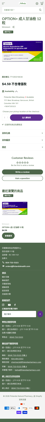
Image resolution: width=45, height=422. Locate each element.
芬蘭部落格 (6, 284)
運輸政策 (5, 287)
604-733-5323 (12, 263)
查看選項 (8, 236)
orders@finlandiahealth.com (18, 266)
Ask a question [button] (22, 178)
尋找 (40, 10)
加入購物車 (26, 117)
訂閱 (40, 314)
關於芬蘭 (5, 277)
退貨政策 (5, 290)
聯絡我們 (5, 280)
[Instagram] (3, 305)
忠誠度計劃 (6, 294)
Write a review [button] (22, 172)
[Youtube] (9, 305)
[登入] (37, 4)
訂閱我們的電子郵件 (10, 309)
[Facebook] (15, 305)
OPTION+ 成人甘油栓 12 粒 (13, 227)
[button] (8, 115)
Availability (9, 91)
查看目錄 (3, 3)
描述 (4, 147)
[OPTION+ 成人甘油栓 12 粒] (15, 208)
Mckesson (6, 27)
